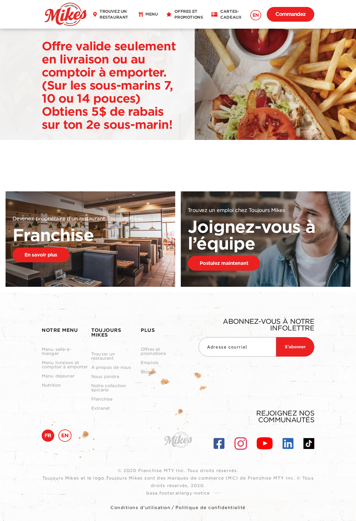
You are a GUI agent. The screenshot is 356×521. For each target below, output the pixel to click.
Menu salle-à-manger (56, 351)
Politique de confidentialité (210, 507)
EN (256, 15)
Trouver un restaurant (103, 356)
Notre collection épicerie (108, 388)
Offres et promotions (153, 351)
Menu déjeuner (58, 376)
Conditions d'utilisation (140, 507)
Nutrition (51, 385)
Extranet (100, 408)
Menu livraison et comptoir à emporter (65, 365)
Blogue (148, 372)
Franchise (101, 399)
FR (47, 435)
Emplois (150, 363)
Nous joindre (105, 377)
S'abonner (295, 346)
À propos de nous (111, 368)
